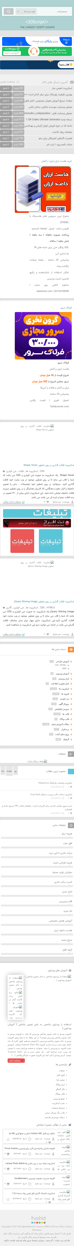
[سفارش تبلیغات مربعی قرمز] (22, 552)
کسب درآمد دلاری (63, 882)
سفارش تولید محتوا (62, 872)
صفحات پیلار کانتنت (62, 132)
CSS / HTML (60, 665)
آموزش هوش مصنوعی (60, 921)
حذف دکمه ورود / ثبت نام (59, 145)
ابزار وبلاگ (60, 1084)
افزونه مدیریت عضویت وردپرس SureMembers (34, 1178)
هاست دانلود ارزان (63, 930)
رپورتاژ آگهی (64, 704)
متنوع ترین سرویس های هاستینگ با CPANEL (49, 219)
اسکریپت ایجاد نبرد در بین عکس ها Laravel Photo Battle (30, 1163)
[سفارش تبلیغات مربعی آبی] (51, 552)
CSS (42, 471)
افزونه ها (65, 694)
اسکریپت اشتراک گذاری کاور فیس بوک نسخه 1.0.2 (33, 1193)
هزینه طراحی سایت (62, 863)
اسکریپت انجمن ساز (62, 88)
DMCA (47, 1226)
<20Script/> (37, 22)
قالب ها (66, 714)
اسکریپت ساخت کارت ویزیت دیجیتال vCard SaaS (51, 794)
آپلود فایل (67, 950)
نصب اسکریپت (58, 1103)
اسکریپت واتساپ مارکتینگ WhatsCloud (55, 783)
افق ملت (67, 843)
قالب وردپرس (65, 901)
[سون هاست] (37, 55)
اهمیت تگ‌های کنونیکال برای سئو (55, 138)
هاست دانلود (9, 1240)
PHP (64, 668)
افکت (21, 471)
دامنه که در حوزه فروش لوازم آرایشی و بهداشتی (48, 126)
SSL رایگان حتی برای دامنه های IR (51, 247)
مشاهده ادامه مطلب (12, 502)
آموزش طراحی (62, 661)
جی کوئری (11, 471)
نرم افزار (65, 729)
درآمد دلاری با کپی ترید (60, 853)
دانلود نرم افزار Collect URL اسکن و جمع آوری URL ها (32, 1133)
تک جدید (67, 911)
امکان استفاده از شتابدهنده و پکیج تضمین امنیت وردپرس (49, 276)
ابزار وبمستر (63, 679)
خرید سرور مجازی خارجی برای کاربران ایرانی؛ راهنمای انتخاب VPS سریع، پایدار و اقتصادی (37, 807)
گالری (9, 608)
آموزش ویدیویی (62, 673)
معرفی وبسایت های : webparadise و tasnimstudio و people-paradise (36, 113)
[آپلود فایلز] (37, 45)
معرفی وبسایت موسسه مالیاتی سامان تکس (50, 107)
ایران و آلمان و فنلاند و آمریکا (54, 388)
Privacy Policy (58, 1226)
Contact (39, 1226)
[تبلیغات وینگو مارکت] (37, 761)
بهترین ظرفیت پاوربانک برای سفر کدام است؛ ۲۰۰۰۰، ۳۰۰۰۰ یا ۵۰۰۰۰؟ (37, 95)
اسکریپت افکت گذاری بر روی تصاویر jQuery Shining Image (44, 602)
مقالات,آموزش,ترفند (60, 724)
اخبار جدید (67, 892)
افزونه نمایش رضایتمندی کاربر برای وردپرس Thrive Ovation (29, 1148)
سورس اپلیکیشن (62, 709)
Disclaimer (37, 1230)
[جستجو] (8, 11)
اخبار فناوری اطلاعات (60, 683)
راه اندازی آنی (62, 254)
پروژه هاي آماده (62, 734)
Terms (69, 1226)
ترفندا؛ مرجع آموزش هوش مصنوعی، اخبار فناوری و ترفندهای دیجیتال (37, 101)
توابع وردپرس (59, 1098)
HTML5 (51, 608)
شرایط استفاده (58, 1108)
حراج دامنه (66, 940)
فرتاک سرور (66, 308)
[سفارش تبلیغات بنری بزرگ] (37, 517)
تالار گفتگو (60, 1089)
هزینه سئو (67, 834)
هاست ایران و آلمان (59, 369)
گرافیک (66, 739)
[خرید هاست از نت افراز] (37, 527)
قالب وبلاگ (64, 719)
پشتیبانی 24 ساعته (59, 394)
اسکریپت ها (32, 471)
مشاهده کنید (14, 1060)
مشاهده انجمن (7, 82)
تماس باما (61, 1080)
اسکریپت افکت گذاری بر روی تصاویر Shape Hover (49, 465)
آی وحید (49, 1240)
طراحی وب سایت (62, 1240)
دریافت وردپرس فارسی (55, 1117)
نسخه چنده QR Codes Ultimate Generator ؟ (49, 120)
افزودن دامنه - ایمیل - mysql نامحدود (50, 229)
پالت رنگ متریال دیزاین (55, 1113)
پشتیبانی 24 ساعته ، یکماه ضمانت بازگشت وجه (49, 263)
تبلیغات (62, 1070)
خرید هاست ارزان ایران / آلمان (57, 161)
